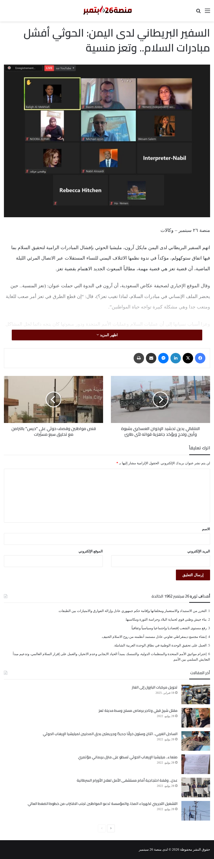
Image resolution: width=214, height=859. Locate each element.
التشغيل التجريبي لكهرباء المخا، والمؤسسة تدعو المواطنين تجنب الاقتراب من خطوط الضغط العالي (102, 803)
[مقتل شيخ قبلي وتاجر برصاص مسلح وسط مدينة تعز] (195, 718)
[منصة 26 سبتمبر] (107, 11)
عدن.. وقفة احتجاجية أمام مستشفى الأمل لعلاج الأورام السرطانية (127, 780)
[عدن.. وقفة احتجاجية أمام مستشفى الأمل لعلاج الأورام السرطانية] (195, 787)
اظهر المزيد (108, 335)
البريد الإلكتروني (198, 551)
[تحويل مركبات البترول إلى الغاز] (195, 694)
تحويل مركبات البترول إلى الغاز (154, 687)
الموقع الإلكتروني (91, 551)
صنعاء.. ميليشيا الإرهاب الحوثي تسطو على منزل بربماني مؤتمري (127, 757)
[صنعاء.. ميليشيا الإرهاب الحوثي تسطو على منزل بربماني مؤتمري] (195, 764)
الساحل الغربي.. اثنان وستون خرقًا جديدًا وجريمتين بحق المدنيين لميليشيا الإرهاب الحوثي (110, 733)
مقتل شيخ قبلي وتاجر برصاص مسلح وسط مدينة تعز (138, 710)
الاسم (206, 529)
